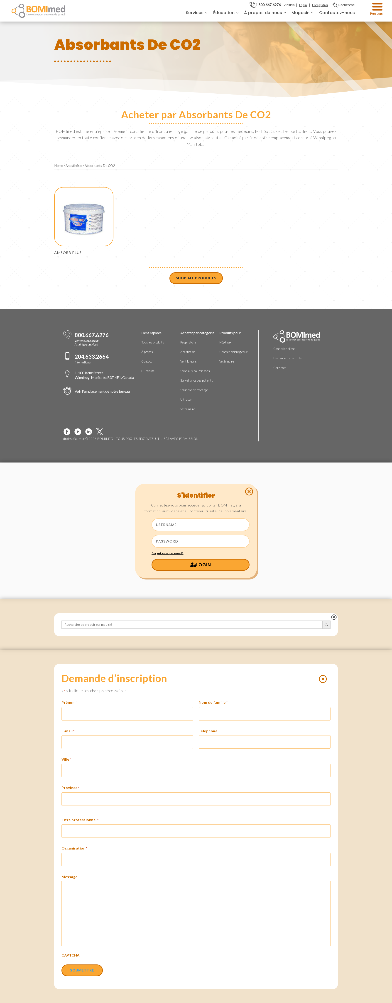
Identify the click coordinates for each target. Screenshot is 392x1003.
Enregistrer (320, 5)
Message (69, 876)
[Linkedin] (90, 431)
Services (195, 12)
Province (70, 787)
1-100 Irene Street (104, 374)
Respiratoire (188, 342)
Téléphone (208, 731)
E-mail (68, 731)
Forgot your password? (168, 553)
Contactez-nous (337, 12)
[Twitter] (101, 431)
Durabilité (147, 371)
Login (303, 5)
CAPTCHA (70, 955)
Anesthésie (74, 165)
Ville (66, 759)
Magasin (301, 12)
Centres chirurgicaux (233, 352)
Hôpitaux (225, 342)
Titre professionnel (79, 820)
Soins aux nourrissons (195, 371)
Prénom (69, 702)
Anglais (289, 5)
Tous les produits (152, 342)
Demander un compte (287, 358)
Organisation (74, 848)
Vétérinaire (187, 409)
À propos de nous (263, 12)
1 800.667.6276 (268, 4)
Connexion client (284, 349)
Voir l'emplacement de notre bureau (102, 391)
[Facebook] (68, 431)
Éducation (224, 12)
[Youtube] (79, 431)
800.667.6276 (92, 335)
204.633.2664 (92, 357)
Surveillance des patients (196, 380)
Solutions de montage (194, 390)
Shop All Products (196, 278)
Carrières (279, 368)
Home (58, 165)
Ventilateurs (188, 361)
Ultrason (186, 399)
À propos (147, 352)
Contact (146, 361)
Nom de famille (213, 702)
